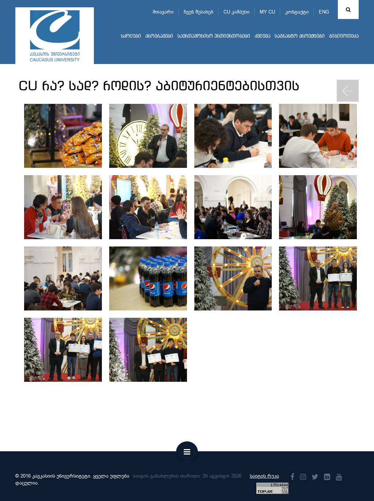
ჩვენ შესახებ (198, 12)
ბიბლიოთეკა (344, 36)
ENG (324, 12)
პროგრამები (159, 36)
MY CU (267, 12)
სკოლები (131, 36)
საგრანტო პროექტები (300, 36)
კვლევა (262, 36)
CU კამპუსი (236, 12)
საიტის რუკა (264, 476)
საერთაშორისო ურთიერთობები (214, 36)
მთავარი (163, 12)
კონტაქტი (297, 12)
